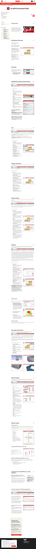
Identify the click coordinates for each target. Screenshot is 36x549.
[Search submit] (32, 1)
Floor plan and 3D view (6, 35)
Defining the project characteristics (6, 31)
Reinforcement (5, 36)
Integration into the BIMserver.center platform (6, 38)
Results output (5, 37)
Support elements (5, 33)
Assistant (5, 30)
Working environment (6, 29)
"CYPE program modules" (14, 530)
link (19, 114)
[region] (9, 544)
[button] (5, 1)
